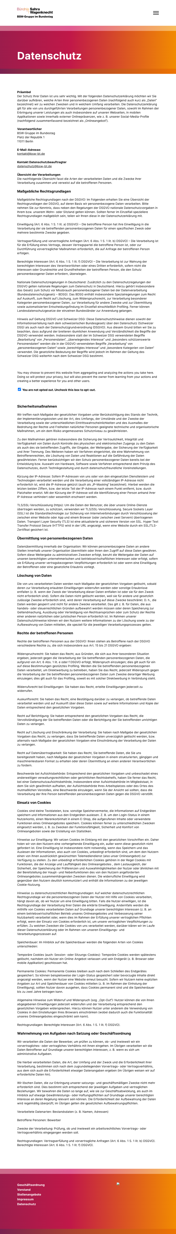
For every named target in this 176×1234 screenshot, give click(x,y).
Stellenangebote (29, 1194)
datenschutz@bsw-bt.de (34, 166)
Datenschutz (26, 1204)
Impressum (25, 1199)
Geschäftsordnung (31, 1185)
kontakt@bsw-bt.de (31, 153)
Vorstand (24, 1189)
